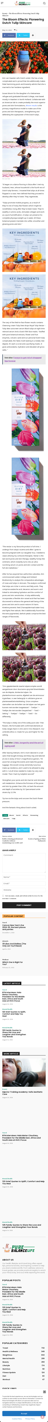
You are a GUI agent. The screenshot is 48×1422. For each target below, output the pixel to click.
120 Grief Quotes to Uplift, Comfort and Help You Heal (14, 1014)
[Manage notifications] (42, 1417)
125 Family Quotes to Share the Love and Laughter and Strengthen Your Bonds (14, 1033)
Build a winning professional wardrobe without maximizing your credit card (12, 841)
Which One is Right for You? (12, 963)
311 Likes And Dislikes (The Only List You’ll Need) (14, 945)
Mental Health (7, 1009)
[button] (44, 1392)
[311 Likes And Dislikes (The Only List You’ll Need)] (37, 947)
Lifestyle (5, 941)
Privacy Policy (30, 1419)
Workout (5, 959)
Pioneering (34, 815)
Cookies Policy (17, 1419)
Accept (24, 1413)
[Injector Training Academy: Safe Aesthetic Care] (24, 1073)
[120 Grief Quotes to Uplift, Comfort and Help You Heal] (37, 1015)
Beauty (4, 13)
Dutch (18, 815)
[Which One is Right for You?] (37, 966)
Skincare (6, 818)
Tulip (13, 818)
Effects (25, 815)
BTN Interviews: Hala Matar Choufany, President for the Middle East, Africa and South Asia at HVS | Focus (13, 996)
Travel (4, 922)
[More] (32, 35)
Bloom (11, 815)
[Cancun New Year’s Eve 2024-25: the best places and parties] (37, 929)
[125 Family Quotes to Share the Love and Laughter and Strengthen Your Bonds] (37, 1034)
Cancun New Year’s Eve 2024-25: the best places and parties (14, 927)
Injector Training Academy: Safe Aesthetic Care (22, 1093)
